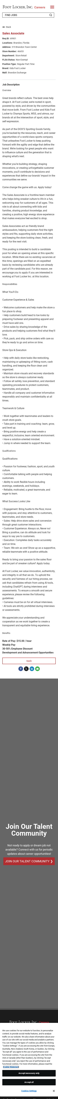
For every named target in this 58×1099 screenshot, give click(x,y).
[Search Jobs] (51, 15)
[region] (29, 1060)
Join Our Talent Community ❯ (29, 861)
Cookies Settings (29, 1091)
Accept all (28, 1082)
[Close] (53, 1091)
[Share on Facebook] (21, 669)
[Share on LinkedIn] (32, 669)
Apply (29, 661)
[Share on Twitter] (26, 669)
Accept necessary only (29, 1073)
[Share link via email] (37, 669)
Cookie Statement (11, 1067)
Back (8, 27)
